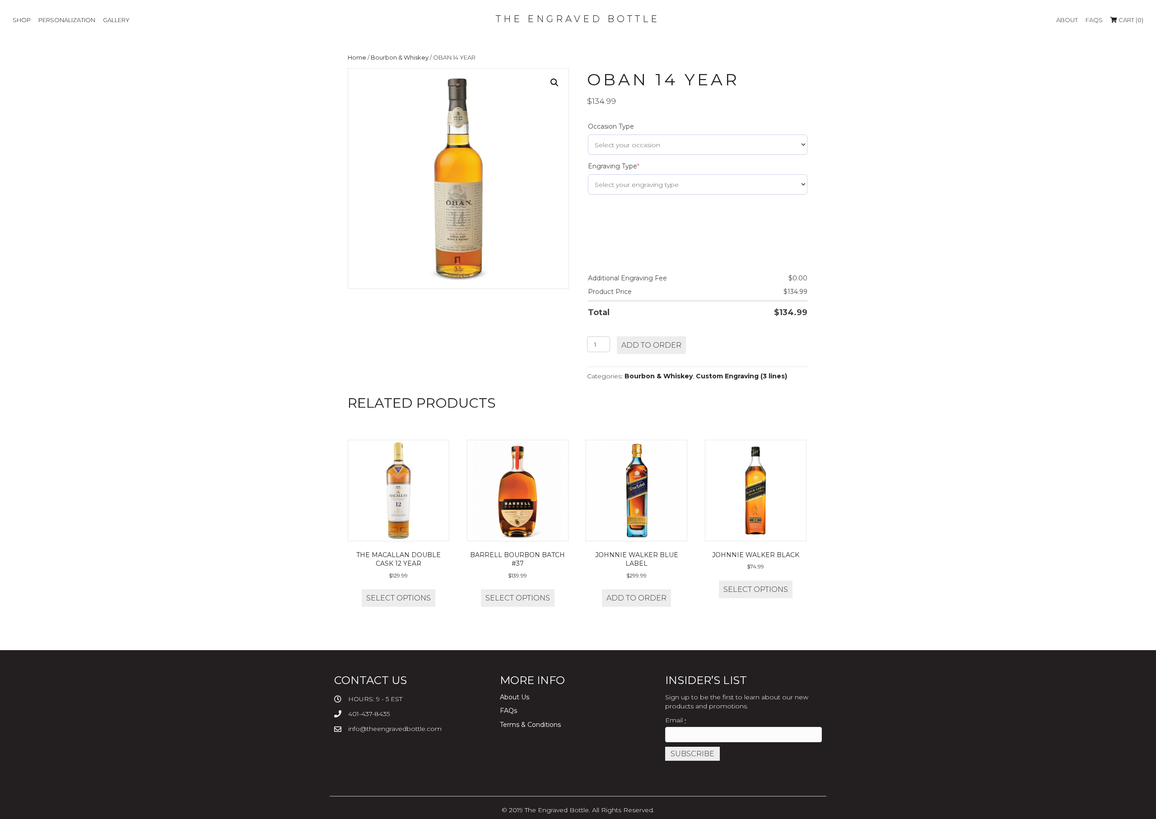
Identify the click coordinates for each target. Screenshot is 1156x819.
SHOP (22, 19)
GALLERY (116, 19)
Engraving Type (613, 166)
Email (675, 720)
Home (357, 57)
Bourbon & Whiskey (400, 57)
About (1067, 19)
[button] (554, 82)
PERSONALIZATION (66, 19)
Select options (398, 598)
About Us (514, 697)
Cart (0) (1130, 19)
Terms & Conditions (530, 725)
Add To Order (651, 345)
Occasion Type (611, 126)
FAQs (1094, 19)
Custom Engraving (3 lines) (741, 376)
